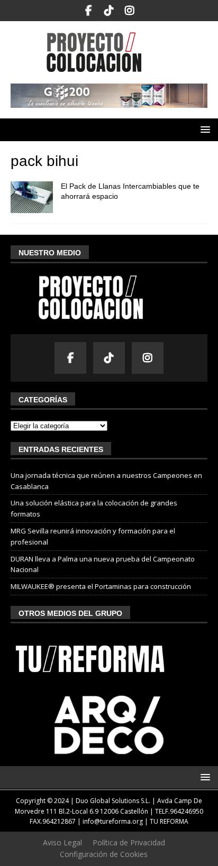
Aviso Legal (62, 842)
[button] (203, 129)
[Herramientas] (32, 197)
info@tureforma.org (113, 821)
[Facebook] (88, 10)
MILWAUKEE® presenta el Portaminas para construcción (101, 586)
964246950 (186, 811)
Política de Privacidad (129, 842)
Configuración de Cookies (104, 854)
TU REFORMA (169, 821)
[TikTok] (109, 10)
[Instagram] (130, 10)
